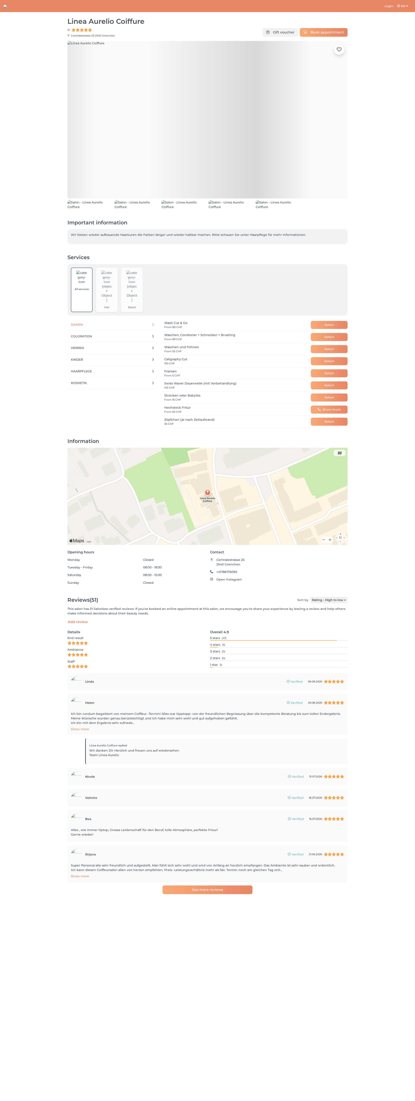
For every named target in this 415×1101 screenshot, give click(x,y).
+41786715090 (226, 572)
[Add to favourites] (339, 49)
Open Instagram (229, 579)
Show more (80, 729)
